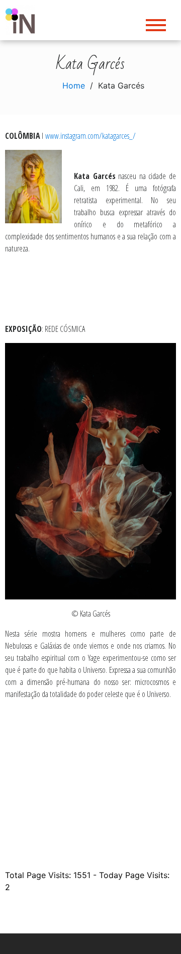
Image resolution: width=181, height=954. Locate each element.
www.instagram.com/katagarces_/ (90, 135)
